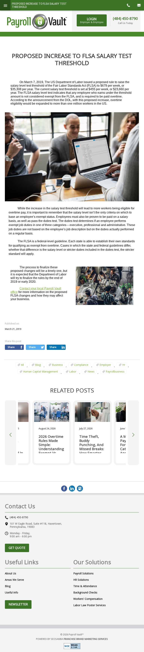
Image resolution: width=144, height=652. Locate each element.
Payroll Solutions (83, 573)
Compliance (81, 365)
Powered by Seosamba (72, 639)
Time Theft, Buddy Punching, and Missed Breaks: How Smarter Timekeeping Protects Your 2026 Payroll (91, 443)
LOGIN (92, 20)
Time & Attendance (85, 586)
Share (11, 347)
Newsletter (18, 604)
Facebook (64, 488)
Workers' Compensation (88, 599)
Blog (38, 365)
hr (123, 365)
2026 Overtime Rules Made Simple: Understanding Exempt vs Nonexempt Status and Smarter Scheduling (51, 443)
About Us (10, 573)
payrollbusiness (115, 371)
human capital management (40, 371)
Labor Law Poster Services (89, 605)
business (57, 365)
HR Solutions (81, 579)
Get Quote (17, 548)
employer (105, 365)
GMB (80, 488)
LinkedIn (72, 488)
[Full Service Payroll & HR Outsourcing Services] (37, 21)
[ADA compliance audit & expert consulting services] (72, 646)
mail (139, 5)
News (91, 371)
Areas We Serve (14, 579)
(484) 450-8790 (125, 18)
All (22, 365)
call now (128, 5)
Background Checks (85, 592)
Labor (72, 371)
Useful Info (11, 592)
